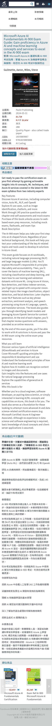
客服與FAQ (25, 709)
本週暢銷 (12, 18)
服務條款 (26, 711)
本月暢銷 (39, 18)
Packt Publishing (24, 109)
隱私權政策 (46, 709)
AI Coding (21, 143)
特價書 (13, 25)
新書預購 (39, 12)
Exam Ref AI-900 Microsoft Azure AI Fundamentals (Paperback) (36, 697)
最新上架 (12, 12)
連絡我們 (36, 709)
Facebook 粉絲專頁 (9, 709)
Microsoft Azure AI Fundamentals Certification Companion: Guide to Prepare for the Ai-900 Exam (13, 700)
